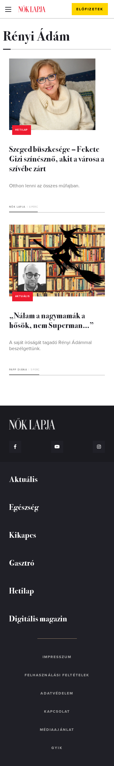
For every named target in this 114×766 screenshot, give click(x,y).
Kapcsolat (57, 711)
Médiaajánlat (57, 730)
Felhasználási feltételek (57, 675)
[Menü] (8, 9)
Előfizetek (89, 9)
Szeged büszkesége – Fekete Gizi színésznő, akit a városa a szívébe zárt (56, 158)
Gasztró (21, 562)
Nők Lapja (32, 8)
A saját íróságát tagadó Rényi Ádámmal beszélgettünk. (50, 346)
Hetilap (21, 130)
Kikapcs (22, 534)
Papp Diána (18, 369)
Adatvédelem (56, 693)
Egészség (24, 506)
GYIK (56, 748)
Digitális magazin (38, 618)
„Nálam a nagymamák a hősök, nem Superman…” (51, 319)
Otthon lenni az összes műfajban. (44, 186)
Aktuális (22, 296)
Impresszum (57, 657)
